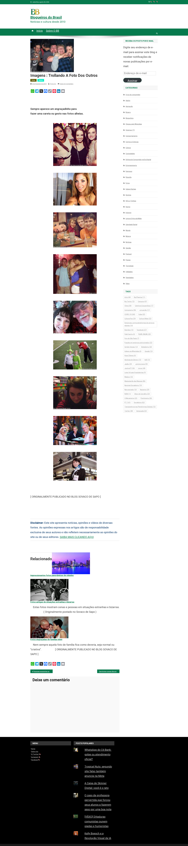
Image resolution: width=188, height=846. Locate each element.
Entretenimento (131, 165)
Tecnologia (129, 266)
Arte (127, 297)
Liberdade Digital (131, 224)
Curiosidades (130, 153)
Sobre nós (34, 751)
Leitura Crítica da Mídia (134, 218)
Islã (147, 360)
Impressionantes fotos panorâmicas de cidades (52, 575)
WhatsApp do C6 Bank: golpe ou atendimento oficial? (98, 754)
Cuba (141, 314)
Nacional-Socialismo (133, 385)
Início (39, 30)
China (128, 306)
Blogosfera (129, 118)
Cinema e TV (130, 130)
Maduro (128, 377)
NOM (127, 394)
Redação (53, 84)
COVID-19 (129, 314)
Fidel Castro (129, 334)
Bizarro (128, 112)
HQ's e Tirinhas (131, 201)
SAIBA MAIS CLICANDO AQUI (77, 537)
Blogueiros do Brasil (46, 17)
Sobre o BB (52, 30)
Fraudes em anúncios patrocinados (138, 343)
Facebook (142, 330)
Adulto (128, 100)
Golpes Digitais (131, 189)
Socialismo (139, 402)
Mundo (128, 230)
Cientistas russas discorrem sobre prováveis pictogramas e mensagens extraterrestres (109, 671)
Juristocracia (141, 364)
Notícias (128, 242)
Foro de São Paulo (131, 338)
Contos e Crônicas (132, 142)
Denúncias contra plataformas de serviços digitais (139, 324)
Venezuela (141, 411)
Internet (128, 213)
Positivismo (146, 398)
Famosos (129, 171)
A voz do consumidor (133, 95)
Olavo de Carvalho (142, 394)
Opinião (128, 248)
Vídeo (128, 283)
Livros (141, 368)
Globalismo (146, 347)
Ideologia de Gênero (132, 360)
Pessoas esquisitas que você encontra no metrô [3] (43, 671)
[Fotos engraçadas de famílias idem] (49, 627)
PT (127, 402)
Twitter (128, 411)
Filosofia (128, 177)
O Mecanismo (130, 398)
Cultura (128, 148)
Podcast (129, 254)
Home (33, 749)
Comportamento (131, 136)
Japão (128, 364)
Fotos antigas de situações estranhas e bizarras (52, 602)
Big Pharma (139, 297)
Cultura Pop (130, 318)
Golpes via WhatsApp (132, 351)
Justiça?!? (129, 368)
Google (149, 351)
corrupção (144, 310)
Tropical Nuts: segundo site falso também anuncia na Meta (98, 771)
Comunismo (130, 310)
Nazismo (144, 389)
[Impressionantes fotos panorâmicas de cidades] (71, 563)
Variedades (130, 277)
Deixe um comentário (66, 84)
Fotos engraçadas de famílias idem (46, 639)
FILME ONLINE (144, 334)
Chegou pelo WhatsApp (134, 124)
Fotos (33, 80)
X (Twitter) (35, 754)
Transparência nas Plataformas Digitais (140, 407)
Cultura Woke (145, 318)
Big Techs (129, 301)
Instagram (34, 757)
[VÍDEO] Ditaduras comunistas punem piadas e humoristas (96, 821)
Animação (129, 106)
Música (128, 236)
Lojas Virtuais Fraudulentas (135, 372)
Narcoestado (130, 389)
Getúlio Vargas (131, 347)
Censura (142, 301)
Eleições (128, 330)
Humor (41, 80)
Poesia (128, 260)
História (128, 195)
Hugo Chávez (130, 355)
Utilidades (129, 272)
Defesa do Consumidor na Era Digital (138, 159)
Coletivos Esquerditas (144, 306)
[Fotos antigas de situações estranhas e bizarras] (49, 589)
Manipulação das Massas (134, 381)
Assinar (132, 80)
